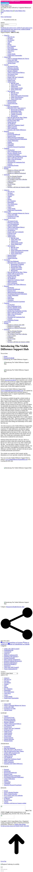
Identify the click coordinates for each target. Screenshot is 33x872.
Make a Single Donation (10, 794)
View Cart (3, 16)
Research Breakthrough (10, 772)
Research (6, 769)
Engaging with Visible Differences (13, 763)
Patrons (6, 687)
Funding (6, 780)
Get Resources (8, 727)
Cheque (6, 801)
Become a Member (9, 722)
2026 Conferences (9, 762)
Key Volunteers (8, 688)
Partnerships (7, 690)
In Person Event (8, 730)
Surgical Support (8, 737)
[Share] (3, 869)
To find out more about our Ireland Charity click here (15, 826)
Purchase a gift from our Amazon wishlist (15, 803)
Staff (5, 685)
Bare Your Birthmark (9, 748)
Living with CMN (9, 707)
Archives (3, 673)
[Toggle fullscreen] (4, 869)
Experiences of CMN (9, 708)
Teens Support (8, 734)
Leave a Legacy (8, 797)
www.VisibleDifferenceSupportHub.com (12, 390)
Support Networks (9, 739)
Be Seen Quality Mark (10, 754)
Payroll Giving (8, 800)
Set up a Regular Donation (11, 792)
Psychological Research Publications (14, 777)
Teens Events (7, 736)
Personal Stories (8, 740)
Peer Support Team (9, 725)
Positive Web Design (20, 824)
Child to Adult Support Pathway (12, 723)
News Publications (9, 692)
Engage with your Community (12, 728)
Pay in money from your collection (13, 795)
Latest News (7, 693)
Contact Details (8, 696)
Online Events (8, 731)
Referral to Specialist (9, 719)
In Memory (7, 798)
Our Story (6, 681)
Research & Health (11, 606)
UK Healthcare (8, 757)
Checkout (8, 16)
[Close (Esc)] (1, 869)
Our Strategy (7, 682)
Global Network (8, 756)
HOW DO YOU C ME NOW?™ (13, 749)
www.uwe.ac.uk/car (10, 380)
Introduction (7, 771)
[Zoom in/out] (6, 869)
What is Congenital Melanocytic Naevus (15, 705)
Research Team (8, 774)
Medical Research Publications (12, 775)
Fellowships (7, 782)
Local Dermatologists (9, 720)
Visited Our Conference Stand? (12, 759)
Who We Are (7, 679)
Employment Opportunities (11, 698)
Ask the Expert (8, 710)
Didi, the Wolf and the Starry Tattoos (14, 751)
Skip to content (5, 4)
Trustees (6, 684)
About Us (6, 678)
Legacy (6, 695)
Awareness (7, 746)
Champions (7, 783)
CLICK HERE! (5, 3)
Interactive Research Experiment (12, 785)
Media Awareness (9, 760)
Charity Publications (9, 778)
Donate (6, 791)
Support (6, 716)
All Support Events (9, 717)
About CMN (7, 704)
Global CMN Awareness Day (12, 753)
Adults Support (8, 733)
